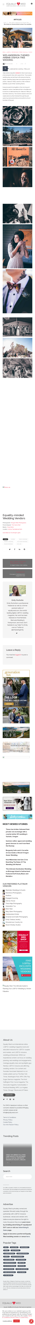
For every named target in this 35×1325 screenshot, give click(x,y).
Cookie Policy (7, 1122)
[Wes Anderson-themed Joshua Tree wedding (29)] (17, 368)
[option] (17, 1152)
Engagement (20, 572)
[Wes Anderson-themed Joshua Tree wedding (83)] (17, 446)
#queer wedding (8, 1269)
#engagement (24, 1247)
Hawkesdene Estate (12, 914)
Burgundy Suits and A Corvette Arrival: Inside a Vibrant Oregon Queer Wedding (17, 853)
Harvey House (10, 901)
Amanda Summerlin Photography (17, 917)
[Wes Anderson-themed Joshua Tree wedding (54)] (17, 415)
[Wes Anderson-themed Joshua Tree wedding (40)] (17, 392)
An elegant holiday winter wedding (18, 565)
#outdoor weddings (22, 541)
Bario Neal (9, 909)
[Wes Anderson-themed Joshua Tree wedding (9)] (17, 177)
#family (6, 1250)
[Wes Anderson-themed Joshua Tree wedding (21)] (17, 246)
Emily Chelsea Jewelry (13, 919)
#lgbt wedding (21, 1259)
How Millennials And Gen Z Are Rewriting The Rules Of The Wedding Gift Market (17, 862)
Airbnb (18, 73)
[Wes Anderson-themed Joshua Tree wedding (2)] (17, 503)
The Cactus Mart (16, 525)
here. (28, 1236)
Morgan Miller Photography (18, 522)
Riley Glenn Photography (14, 911)
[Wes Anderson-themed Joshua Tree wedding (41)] (17, 396)
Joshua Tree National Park (15, 529)
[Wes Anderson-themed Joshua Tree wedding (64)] (17, 430)
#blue (5, 1247)
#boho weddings (23, 539)
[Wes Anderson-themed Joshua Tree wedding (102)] (17, 465)
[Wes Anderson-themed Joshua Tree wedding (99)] (17, 462)
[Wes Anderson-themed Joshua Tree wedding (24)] (17, 315)
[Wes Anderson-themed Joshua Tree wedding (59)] (17, 427)
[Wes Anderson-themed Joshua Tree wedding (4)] (17, 116)
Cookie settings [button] (7, 1321)
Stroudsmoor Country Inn (14, 922)
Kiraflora (8, 895)
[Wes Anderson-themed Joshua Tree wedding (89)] (17, 449)
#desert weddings (8, 541)
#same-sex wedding (9, 1272)
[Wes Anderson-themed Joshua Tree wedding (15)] (17, 202)
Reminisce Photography (14, 893)
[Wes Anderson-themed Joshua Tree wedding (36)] (17, 386)
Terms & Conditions (9, 1117)
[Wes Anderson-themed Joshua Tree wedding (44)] (17, 399)
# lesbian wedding (9, 1253)
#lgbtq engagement (17, 1256)
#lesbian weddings (23, 1253)
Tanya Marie (10, 527)
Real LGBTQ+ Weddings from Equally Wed (19, 22)
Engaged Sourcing (12, 898)
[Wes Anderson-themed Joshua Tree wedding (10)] (17, 189)
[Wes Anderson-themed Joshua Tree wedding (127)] (17, 500)
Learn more (9, 1094)
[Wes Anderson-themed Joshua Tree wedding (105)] (17, 472)
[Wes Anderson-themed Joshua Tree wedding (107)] (17, 475)
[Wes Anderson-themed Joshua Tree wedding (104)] (17, 468)
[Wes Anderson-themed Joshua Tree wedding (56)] (17, 421)
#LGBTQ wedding (8, 1259)
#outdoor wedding (9, 1265)
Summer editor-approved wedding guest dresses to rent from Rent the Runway (19, 843)
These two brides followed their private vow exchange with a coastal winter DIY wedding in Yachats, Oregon (18, 832)
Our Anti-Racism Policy (10, 1124)
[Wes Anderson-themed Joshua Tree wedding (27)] (17, 347)
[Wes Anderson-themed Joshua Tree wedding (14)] (17, 198)
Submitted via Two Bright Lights (11, 532)
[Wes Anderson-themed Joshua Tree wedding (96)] (17, 456)
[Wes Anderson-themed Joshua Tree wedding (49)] (17, 408)
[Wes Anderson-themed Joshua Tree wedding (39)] (17, 389)
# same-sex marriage (22, 1269)
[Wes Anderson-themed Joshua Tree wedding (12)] (17, 192)
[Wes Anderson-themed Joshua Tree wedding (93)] (17, 453)
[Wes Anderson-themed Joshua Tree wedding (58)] (17, 424)
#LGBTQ (6, 1256)
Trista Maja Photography (14, 903)
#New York (21, 1262)
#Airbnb (13, 539)
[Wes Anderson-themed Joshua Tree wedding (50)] (17, 411)
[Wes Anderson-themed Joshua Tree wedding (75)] (17, 440)
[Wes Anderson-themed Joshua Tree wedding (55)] (17, 418)
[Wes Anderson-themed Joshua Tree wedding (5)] (17, 136)
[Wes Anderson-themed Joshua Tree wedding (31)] (17, 380)
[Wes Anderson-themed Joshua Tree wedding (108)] (17, 478)
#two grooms (8, 1275)
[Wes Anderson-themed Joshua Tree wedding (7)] (17, 157)
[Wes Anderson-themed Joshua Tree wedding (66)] (17, 434)
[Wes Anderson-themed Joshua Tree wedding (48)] (17, 405)
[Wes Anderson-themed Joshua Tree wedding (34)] (17, 383)
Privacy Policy (7, 1120)
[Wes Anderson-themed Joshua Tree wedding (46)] (17, 402)
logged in (18, 655)
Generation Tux (11, 906)
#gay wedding (15, 1250)
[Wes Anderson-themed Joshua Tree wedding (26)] (17, 327)
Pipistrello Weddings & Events (15, 890)
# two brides (21, 1272)
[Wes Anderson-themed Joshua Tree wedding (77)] (17, 443)
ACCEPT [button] (16, 1321)
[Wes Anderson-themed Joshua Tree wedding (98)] (17, 459)
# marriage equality (9, 1262)
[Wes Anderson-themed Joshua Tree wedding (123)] (17, 490)
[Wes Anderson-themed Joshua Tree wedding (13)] (17, 195)
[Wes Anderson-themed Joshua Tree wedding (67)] (17, 437)
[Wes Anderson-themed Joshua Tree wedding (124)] (17, 494)
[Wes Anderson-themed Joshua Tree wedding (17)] (17, 213)
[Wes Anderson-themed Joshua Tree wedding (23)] (17, 291)
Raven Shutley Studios (13, 925)
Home (5, 22)
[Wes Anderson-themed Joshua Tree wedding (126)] (17, 497)
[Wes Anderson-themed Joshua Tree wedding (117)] (17, 481)
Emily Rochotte (9, 63)
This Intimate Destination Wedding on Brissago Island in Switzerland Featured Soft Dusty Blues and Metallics (18, 872)
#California (14, 1247)
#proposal (22, 1265)
